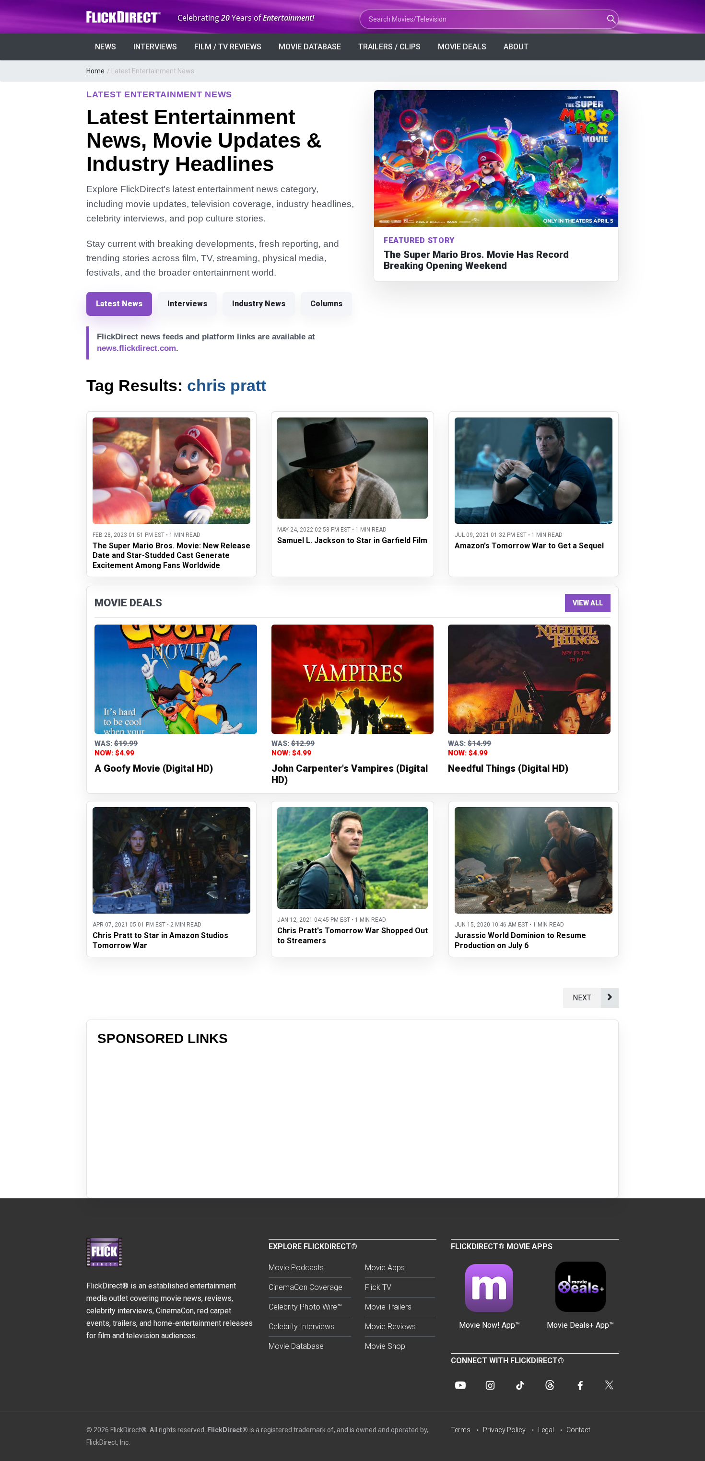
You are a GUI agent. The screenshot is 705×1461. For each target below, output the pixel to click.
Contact (578, 1430)
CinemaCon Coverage (305, 1287)
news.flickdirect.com (136, 348)
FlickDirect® (227, 1430)
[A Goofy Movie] (175, 679)
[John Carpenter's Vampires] (352, 679)
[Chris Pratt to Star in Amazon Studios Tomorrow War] (171, 813)
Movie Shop (385, 1346)
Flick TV (378, 1287)
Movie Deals (462, 46)
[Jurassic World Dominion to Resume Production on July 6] (533, 813)
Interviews (155, 46)
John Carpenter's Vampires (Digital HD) (349, 774)
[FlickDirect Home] (124, 17)
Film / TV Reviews (227, 46)
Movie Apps (385, 1267)
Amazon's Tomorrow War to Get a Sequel (529, 545)
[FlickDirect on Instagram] (490, 1385)
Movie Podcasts (296, 1267)
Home (95, 71)
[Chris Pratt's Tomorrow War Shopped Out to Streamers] (352, 813)
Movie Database (310, 46)
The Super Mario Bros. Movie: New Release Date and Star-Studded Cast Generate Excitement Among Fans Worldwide (171, 555)
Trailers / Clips (389, 46)
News (105, 46)
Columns (326, 303)
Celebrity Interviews (301, 1326)
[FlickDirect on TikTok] (519, 1385)
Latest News (119, 303)
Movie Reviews (390, 1326)
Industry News (258, 303)
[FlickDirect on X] (609, 1385)
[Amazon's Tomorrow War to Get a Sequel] (533, 423)
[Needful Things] (529, 679)
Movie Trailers (388, 1306)
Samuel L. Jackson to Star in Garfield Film (352, 540)
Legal (546, 1430)
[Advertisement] (352, 1120)
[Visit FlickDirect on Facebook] (579, 1385)
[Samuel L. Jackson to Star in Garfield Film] (352, 423)
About (516, 46)
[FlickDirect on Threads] (549, 1385)
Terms (460, 1430)
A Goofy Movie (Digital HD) (153, 768)
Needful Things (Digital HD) (508, 768)
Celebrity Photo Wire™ (305, 1306)
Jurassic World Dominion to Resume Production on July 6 (520, 940)
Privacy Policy (504, 1430)
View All (588, 603)
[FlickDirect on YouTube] (460, 1385)
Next (582, 997)
